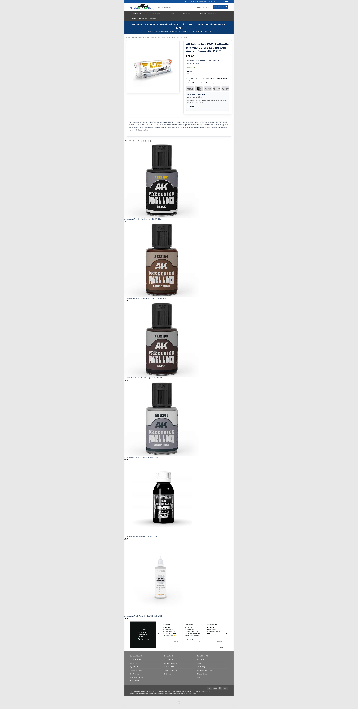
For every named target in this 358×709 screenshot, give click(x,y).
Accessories (155, 13)
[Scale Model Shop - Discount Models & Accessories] (142, 7)
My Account (134, 667)
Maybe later (339, 702)
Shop (155, 31)
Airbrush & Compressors (207, 13)
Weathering (186, 13)
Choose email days (326, 702)
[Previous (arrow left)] (126, 706)
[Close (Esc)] (143, 698)
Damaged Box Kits (136, 656)
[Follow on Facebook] (221, 1)
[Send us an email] (227, 1)
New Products (143, 18)
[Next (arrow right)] (132, 706)
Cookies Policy (169, 667)
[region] (192, 633)
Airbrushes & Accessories (205, 670)
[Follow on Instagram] (223, 1)
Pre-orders (153, 18)
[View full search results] (158, 4)
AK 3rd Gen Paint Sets (203, 31)
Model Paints (163, 31)
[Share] (137, 698)
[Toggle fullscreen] (132, 698)
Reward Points (168, 656)
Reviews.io (167, 674)
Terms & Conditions (170, 663)
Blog (198, 677)
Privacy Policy (168, 659)
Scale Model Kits (136, 13)
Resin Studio (134, 680)
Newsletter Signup (136, 670)
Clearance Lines (135, 659)
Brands (134, 18)
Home (149, 31)
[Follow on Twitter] (225, 1)
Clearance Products (170, 670)
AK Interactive (175, 31)
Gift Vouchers (134, 674)
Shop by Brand (202, 674)
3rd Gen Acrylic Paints (162, 37)
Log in (191, 106)
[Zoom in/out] (126, 698)
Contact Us (133, 663)
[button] (158, 633)
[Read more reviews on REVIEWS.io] (143, 639)
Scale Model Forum (136, 677)
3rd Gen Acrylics (188, 31)
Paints (171, 13)
